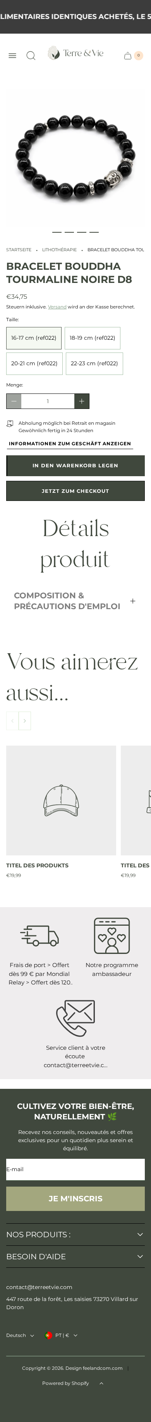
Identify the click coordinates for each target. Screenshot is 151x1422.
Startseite (18, 249)
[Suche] (30, 55)
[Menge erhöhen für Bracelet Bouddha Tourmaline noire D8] (81, 401)
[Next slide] (25, 721)
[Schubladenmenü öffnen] (12, 55)
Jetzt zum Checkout (75, 491)
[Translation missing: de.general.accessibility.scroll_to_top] (101, 1383)
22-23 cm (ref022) (94, 363)
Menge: (14, 385)
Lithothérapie (59, 249)
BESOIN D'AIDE (36, 1256)
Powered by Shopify (65, 1383)
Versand (57, 307)
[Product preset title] (61, 800)
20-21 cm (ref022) (34, 363)
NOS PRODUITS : (38, 1234)
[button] (57, 232)
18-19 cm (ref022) (92, 337)
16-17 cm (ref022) (34, 337)
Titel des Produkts (37, 865)
